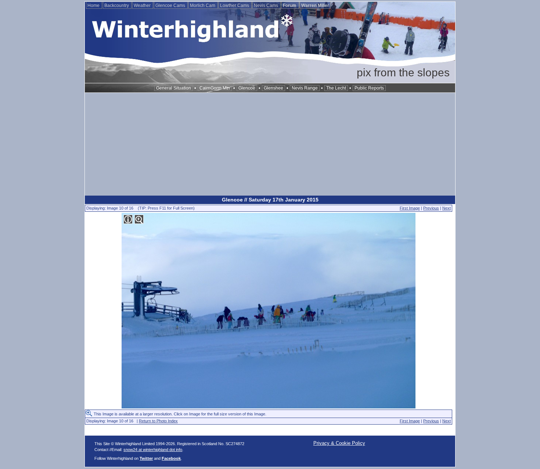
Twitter (146, 458)
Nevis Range (305, 88)
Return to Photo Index (158, 421)
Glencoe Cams (170, 5)
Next (446, 208)
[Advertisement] (270, 144)
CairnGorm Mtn (214, 88)
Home (94, 5)
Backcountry (117, 5)
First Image (410, 208)
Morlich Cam (203, 5)
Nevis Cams (266, 5)
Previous (431, 208)
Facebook (171, 458)
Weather (143, 5)
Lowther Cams (235, 5)
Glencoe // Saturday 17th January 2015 (270, 200)
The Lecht (336, 88)
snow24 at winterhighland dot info (152, 449)
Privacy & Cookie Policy (339, 443)
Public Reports (369, 88)
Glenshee (273, 88)
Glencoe (246, 88)
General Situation (173, 88)
